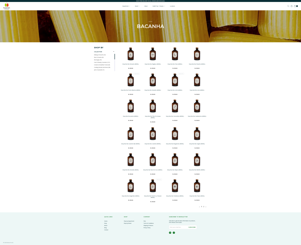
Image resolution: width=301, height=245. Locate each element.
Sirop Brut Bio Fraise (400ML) (197, 196)
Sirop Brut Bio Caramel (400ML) (153, 144)
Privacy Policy (147, 227)
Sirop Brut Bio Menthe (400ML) (197, 170)
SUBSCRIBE (192, 227)
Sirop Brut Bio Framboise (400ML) (175, 196)
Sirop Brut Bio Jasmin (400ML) (130, 116)
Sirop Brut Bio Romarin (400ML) (130, 64)
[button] (104, 52)
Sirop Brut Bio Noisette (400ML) (153, 90)
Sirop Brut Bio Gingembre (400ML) (130, 196)
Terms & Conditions (149, 223)
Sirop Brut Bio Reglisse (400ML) (153, 64)
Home (105, 221)
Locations (172, 6)
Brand (136, 6)
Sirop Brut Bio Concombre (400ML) (175, 116)
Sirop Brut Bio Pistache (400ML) (197, 64)
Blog (105, 227)
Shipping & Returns (148, 225)
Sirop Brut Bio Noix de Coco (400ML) (152, 170)
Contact (106, 230)
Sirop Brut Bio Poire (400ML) (175, 64)
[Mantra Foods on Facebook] (170, 233)
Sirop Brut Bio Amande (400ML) (131, 170)
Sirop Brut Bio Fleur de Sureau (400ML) (153, 116)
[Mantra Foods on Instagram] (174, 233)
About (146, 6)
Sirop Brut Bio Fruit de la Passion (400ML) (152, 196)
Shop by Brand (127, 223)
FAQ (145, 221)
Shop (105, 223)
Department (125, 6)
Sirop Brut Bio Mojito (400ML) (175, 170)
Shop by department (129, 221)
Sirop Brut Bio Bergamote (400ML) (175, 144)
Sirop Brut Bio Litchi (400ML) (175, 90)
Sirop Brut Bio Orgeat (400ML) (197, 144)
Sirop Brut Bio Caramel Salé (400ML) (130, 144)
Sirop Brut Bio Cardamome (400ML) (197, 116)
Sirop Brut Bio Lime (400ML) (197, 90)
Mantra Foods (10, 242)
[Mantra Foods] (6, 6)
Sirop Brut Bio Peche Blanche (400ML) (130, 90)
